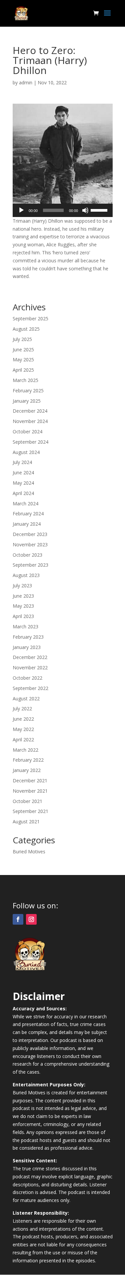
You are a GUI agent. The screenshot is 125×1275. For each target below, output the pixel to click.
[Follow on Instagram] (31, 919)
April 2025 (23, 370)
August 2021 (26, 821)
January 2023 (27, 647)
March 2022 (25, 750)
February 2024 (28, 513)
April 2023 (23, 616)
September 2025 (30, 318)
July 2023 (22, 585)
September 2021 (30, 811)
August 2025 (26, 329)
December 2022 (30, 657)
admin (25, 82)
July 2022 (22, 708)
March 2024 (25, 503)
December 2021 (30, 780)
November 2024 (30, 421)
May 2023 (23, 606)
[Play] (21, 210)
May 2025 (23, 359)
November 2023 (30, 544)
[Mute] (85, 210)
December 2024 (30, 411)
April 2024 (23, 493)
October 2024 (27, 431)
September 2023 (30, 565)
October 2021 (27, 801)
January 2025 (27, 401)
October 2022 (27, 678)
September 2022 (30, 688)
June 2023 (23, 596)
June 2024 (23, 472)
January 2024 (27, 524)
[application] (63, 210)
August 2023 (26, 575)
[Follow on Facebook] (18, 919)
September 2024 (30, 442)
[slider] (100, 210)
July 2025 (22, 339)
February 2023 (28, 637)
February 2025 (28, 390)
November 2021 (30, 791)
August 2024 (26, 452)
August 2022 (26, 698)
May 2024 (23, 483)
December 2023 (30, 534)
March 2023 (25, 626)
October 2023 (27, 555)
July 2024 (22, 462)
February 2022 (28, 760)
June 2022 (23, 719)
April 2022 (23, 739)
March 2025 (25, 380)
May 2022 (23, 729)
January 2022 (27, 770)
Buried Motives (29, 851)
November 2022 (30, 667)
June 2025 (23, 349)
